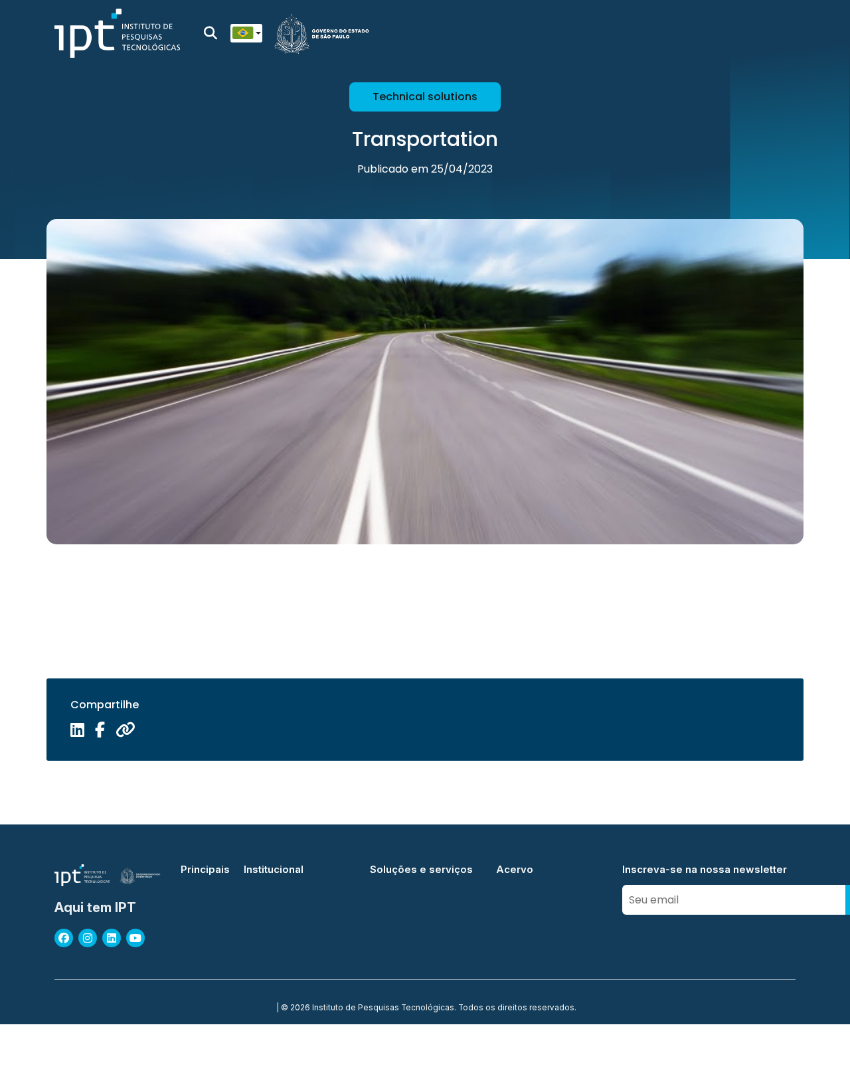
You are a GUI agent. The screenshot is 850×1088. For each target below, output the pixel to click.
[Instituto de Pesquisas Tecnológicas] (117, 33)
